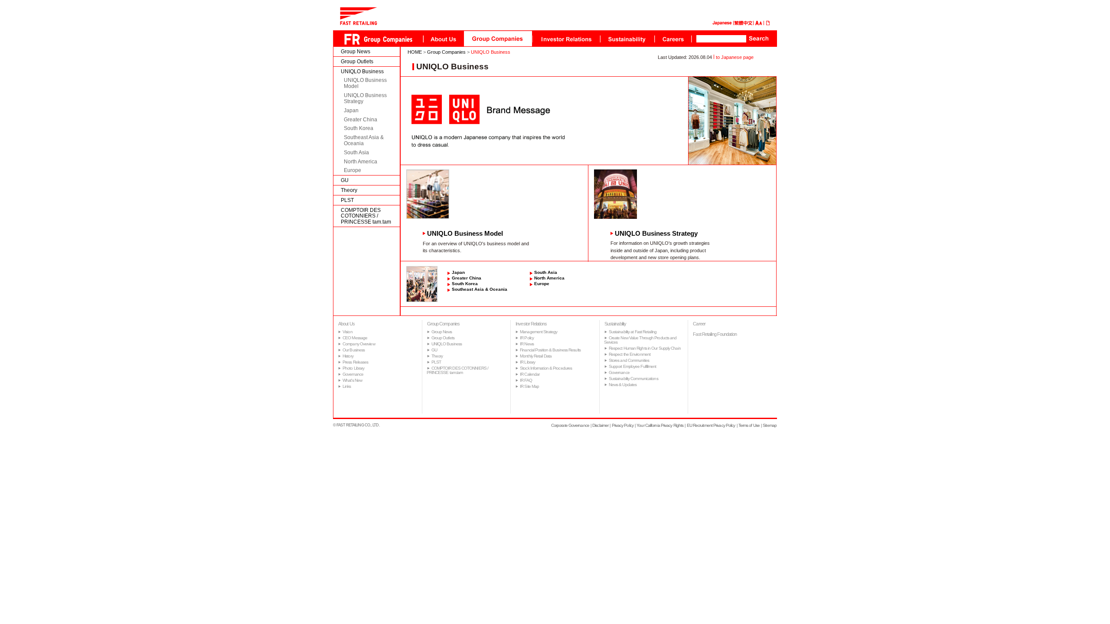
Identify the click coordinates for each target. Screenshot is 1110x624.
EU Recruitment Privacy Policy (711, 425)
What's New (352, 380)
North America (360, 161)
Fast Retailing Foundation (715, 334)
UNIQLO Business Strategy (365, 98)
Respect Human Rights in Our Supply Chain (645, 348)
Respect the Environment (629, 354)
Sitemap (770, 425)
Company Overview (359, 343)
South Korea (358, 128)
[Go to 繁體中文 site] (743, 23)
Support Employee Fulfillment (632, 366)
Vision (348, 331)
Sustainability (615, 323)
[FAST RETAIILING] (358, 23)
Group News (355, 51)
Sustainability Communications (633, 378)
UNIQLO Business (362, 71)
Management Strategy (538, 331)
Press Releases (355, 362)
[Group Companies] (498, 38)
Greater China (360, 119)
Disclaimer (600, 425)
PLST (347, 200)
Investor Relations (531, 323)
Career (699, 323)
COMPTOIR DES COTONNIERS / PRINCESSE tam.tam (366, 216)
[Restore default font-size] (760, 23)
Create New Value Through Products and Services (640, 339)
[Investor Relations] (566, 38)
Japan (351, 110)
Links (347, 386)
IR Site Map (529, 386)
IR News (527, 343)
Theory (349, 190)
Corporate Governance (570, 425)
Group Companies (446, 52)
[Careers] (673, 38)
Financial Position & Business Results (550, 350)
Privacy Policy (622, 425)
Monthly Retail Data (536, 356)
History (348, 356)
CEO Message (355, 337)
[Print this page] (768, 23)
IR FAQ (526, 380)
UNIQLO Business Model (365, 83)
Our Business (354, 350)
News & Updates (623, 384)
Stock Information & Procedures (546, 368)
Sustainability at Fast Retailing (632, 331)
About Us (346, 323)
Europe (352, 170)
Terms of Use (749, 425)
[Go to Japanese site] (722, 23)
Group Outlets (357, 61)
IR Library (527, 362)
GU (345, 180)
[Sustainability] (627, 38)
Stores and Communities (629, 360)
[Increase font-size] (757, 23)
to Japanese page (735, 57)
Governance (353, 374)
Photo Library (353, 368)
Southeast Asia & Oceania (364, 140)
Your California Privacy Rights (660, 425)
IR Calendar (529, 374)
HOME (415, 52)
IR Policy (527, 337)
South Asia (356, 152)
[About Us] (443, 38)
